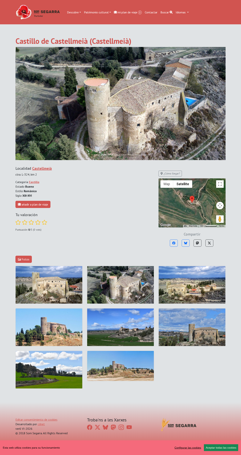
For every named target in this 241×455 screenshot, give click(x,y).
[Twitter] (209, 243)
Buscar (165, 12)
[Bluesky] (186, 243)
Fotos (25, 259)
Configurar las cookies (188, 447)
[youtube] (129, 427)
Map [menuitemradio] (167, 184)
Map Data (193, 226)
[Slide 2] (110, 155)
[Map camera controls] (220, 205)
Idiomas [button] (181, 12)
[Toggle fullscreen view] (220, 184)
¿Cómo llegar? (171, 173)
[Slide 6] (137, 155)
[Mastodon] (197, 243)
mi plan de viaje (129, 12)
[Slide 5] (130, 155)
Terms (221, 226)
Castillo (34, 182)
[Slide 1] (103, 155)
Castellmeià (42, 168)
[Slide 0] (97, 155)
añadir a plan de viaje (34, 204)
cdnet (41, 424)
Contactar (151, 12)
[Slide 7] (144, 155)
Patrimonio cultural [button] (96, 12)
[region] (120, 447)
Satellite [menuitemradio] (182, 184)
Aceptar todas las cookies (221, 447)
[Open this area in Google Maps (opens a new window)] (165, 225)
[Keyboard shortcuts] (185, 226)
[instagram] (121, 427)
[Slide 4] (124, 155)
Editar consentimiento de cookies (36, 419)
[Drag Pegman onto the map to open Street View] (220, 219)
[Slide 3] (117, 155)
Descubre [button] (73, 12)
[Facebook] (174, 243)
